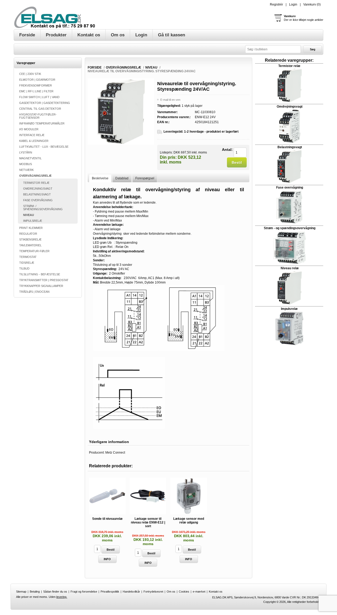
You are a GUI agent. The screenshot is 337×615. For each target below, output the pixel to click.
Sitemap (21, 591)
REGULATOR (28, 233)
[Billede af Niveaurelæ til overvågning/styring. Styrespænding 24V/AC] (121, 143)
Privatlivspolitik (110, 591)
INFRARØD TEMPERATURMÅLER (42, 123)
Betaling (35, 591)
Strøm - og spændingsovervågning (289, 228)
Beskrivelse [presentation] (100, 178)
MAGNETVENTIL (30, 158)
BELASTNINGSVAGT (37, 194)
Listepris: (166, 152)
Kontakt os (215, 591)
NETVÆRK (26, 169)
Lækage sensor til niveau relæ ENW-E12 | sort (148, 522)
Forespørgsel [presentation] (144, 178)
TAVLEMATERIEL (30, 245)
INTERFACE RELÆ (31, 135)
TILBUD (24, 268)
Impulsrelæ (289, 309)
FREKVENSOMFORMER (35, 85)
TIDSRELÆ (26, 262)
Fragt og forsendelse (84, 591)
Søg (312, 49)
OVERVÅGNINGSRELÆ (35, 175)
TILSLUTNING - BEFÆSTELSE (39, 274)
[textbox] (273, 49)
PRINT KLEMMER (31, 227)
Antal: (227, 149)
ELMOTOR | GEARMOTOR (37, 79)
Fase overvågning (289, 187)
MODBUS (25, 164)
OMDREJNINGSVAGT (37, 188)
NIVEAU (28, 215)
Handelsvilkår (131, 591)
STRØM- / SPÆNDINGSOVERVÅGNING (43, 207)
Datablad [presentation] (121, 178)
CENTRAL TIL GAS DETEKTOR (40, 108)
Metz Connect (115, 452)
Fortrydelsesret (153, 591)
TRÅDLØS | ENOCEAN (34, 291)
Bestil (237, 162)
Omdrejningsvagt (290, 106)
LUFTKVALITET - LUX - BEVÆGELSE (43, 146)
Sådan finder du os (55, 591)
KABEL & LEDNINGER (33, 140)
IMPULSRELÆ (32, 220)
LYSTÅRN (25, 152)
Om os (171, 591)
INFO (107, 559)
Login (293, 4)
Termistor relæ (289, 66)
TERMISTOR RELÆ (36, 182)
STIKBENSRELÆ (30, 239)
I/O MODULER (28, 129)
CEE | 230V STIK (30, 73)
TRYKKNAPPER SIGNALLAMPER (41, 285)
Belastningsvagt (289, 147)
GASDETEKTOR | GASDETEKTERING (44, 102)
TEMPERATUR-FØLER (34, 251)
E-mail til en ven (170, 99)
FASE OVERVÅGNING (38, 200)
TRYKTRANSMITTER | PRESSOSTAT (43, 280)
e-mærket (199, 591)
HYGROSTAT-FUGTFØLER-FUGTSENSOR (38, 116)
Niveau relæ (290, 268)
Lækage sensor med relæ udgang (188, 520)
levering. (61, 596)
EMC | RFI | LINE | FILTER (36, 91)
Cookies (184, 591)
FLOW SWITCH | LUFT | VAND (39, 97)
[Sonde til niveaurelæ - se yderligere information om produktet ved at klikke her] (107, 496)
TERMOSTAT (28, 256)
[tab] (100, 178)
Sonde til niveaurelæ (107, 519)
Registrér (276, 4)
